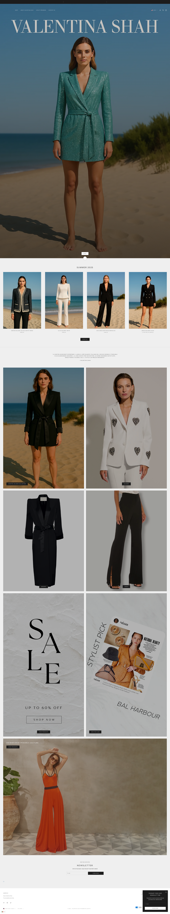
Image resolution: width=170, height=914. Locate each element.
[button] (3, 912)
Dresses (43, 586)
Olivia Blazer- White (64, 330)
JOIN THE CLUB (95, 731)
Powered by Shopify (85, 908)
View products (43, 731)
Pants (126, 586)
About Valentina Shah (27, 10)
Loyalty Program (41, 10)
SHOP (85, 253)
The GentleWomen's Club (8, 898)
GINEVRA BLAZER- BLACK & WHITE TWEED (22, 330)
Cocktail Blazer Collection (17, 483)
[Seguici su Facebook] (4, 902)
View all (85, 339)
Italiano (20, 908)
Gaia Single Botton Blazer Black (105, 330)
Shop (16, 10)
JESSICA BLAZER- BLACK (148, 330)
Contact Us (52, 10)
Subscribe (155, 908)
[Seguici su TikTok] (10, 902)
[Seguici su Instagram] (7, 902)
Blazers (126, 483)
